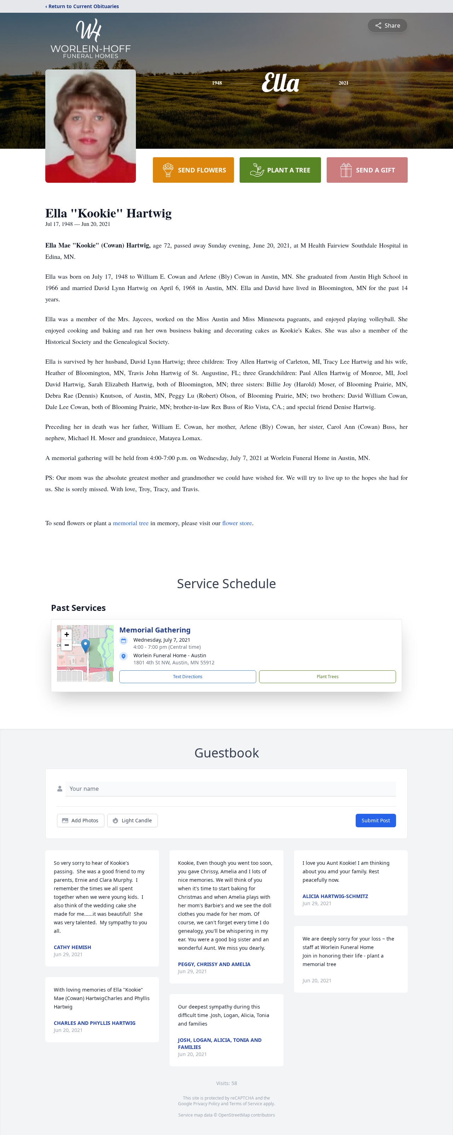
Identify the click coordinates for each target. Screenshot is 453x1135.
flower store (237, 522)
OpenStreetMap (234, 1115)
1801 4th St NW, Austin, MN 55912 (173, 662)
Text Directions (187, 677)
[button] (85, 646)
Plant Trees (328, 677)
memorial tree (131, 522)
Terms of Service (245, 1104)
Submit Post (376, 820)
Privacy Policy (206, 1104)
